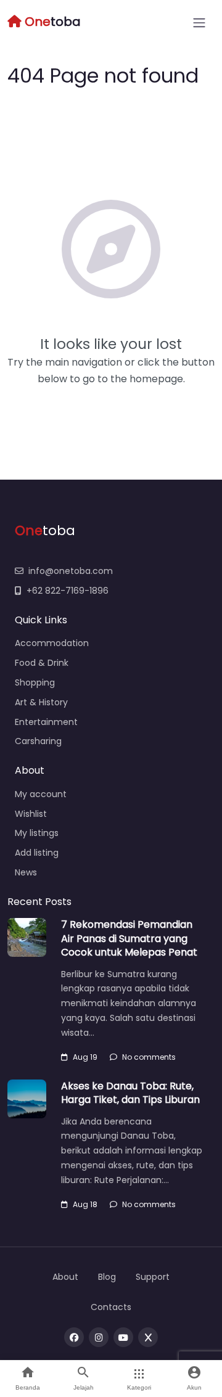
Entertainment (46, 722)
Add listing (37, 852)
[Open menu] (199, 23)
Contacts (111, 1307)
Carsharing (38, 741)
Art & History (41, 702)
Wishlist (31, 814)
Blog (107, 1277)
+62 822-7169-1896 (68, 590)
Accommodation (52, 643)
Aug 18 (85, 1204)
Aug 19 (85, 1057)
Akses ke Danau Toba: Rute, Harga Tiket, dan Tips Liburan (130, 1093)
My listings (37, 833)
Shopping (35, 682)
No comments (149, 1057)
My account (41, 794)
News (26, 872)
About (65, 1277)
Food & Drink (41, 663)
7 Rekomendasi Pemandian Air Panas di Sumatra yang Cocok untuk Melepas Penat (129, 938)
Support (153, 1277)
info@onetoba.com (70, 571)
